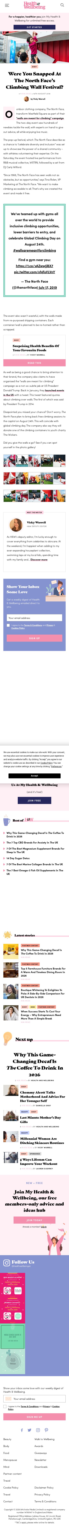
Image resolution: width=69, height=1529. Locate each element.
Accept (34, 776)
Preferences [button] (56, 766)
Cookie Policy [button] (46, 763)
